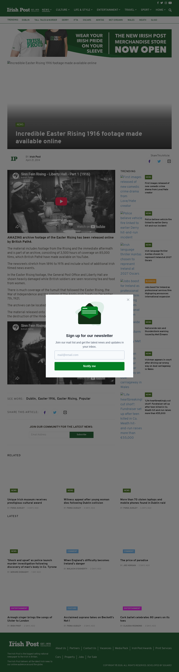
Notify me (89, 366)
